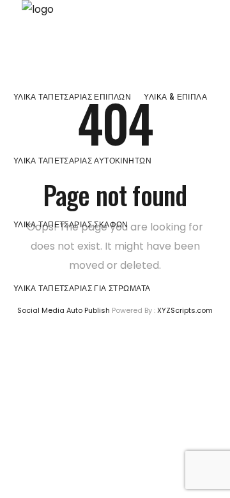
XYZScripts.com (185, 310)
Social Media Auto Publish (63, 310)
